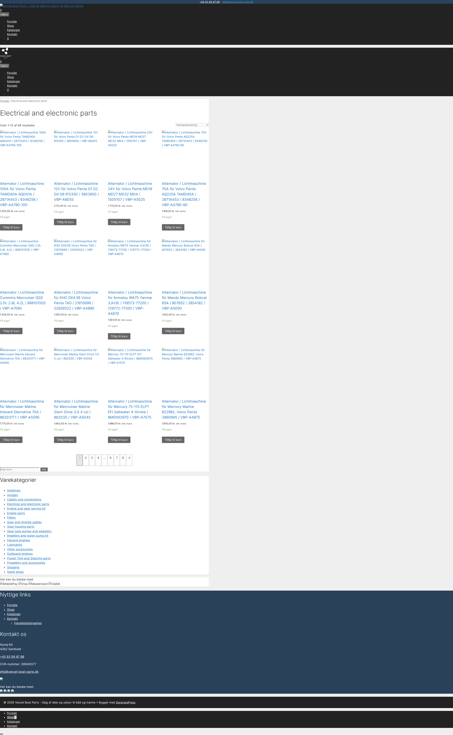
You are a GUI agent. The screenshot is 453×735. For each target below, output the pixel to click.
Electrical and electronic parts (28, 504)
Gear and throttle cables (24, 522)
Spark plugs (15, 572)
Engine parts (16, 513)
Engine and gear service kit (26, 508)
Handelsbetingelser (28, 623)
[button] (15, 717)
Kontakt (12, 34)
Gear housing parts (20, 526)
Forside (12, 21)
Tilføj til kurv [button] (11, 227)
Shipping (13, 567)
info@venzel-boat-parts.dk (237, 1)
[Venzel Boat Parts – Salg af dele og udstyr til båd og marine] (41, 6)
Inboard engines (18, 540)
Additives (14, 490)
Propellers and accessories (26, 563)
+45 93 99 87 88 (210, 1)
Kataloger (13, 30)
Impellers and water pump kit (27, 535)
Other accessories (20, 549)
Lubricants (14, 544)
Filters (11, 517)
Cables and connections (24, 499)
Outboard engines (20, 554)
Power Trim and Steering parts (29, 558)
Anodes (12, 495)
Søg (44, 469)
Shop (10, 25)
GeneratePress (125, 702)
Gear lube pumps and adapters (29, 531)
